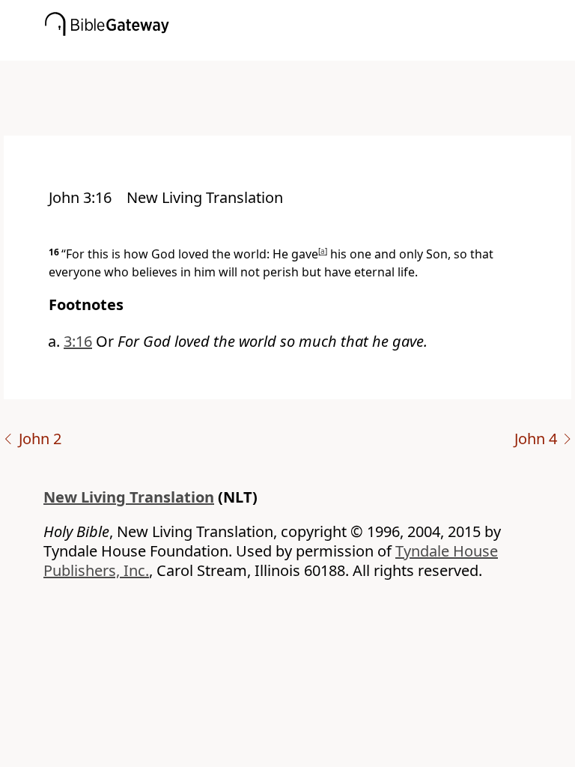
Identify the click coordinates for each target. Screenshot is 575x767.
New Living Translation (128, 497)
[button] (310, 50)
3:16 (78, 341)
